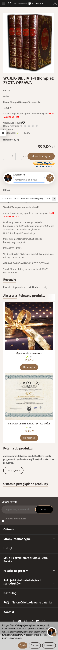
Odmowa (35, 645)
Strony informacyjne (17, 539)
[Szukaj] (10, 3)
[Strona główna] (29, 3)
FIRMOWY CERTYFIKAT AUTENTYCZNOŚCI (29, 424)
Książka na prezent (15, 570)
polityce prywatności (11, 638)
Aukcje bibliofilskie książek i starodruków (22, 582)
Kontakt (8, 612)
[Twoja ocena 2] (25, 126)
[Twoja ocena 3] (29, 126)
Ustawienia (49, 645)
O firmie (8, 529)
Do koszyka (29, 367)
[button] (29, 42)
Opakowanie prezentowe (29, 353)
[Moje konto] (55, 3)
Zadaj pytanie (13, 470)
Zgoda (23, 645)
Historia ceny (10, 140)
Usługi (7, 548)
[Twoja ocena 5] (37, 126)
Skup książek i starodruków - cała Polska (25, 559)
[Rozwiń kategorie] (3, 3)
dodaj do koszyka (41, 156)
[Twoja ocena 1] (21, 126)
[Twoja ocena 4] (33, 126)
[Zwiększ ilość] (6, 156)
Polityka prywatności (15, 519)
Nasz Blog (10, 593)
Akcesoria (10, 296)
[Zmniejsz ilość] (18, 156)
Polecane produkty (32, 296)
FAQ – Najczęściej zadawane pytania (27, 602)
